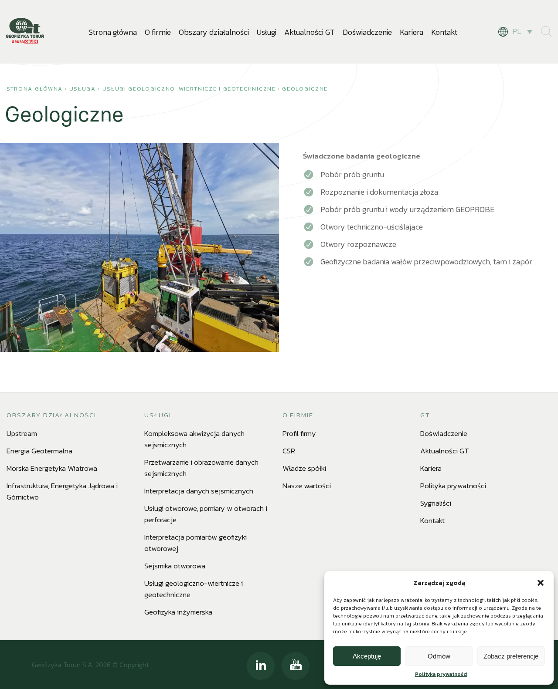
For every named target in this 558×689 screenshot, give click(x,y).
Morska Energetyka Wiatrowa (52, 468)
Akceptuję (367, 656)
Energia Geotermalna (39, 450)
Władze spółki (304, 468)
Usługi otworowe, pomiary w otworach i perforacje (205, 514)
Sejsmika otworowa (174, 565)
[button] (540, 582)
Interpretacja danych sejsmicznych (198, 490)
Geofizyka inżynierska (178, 612)
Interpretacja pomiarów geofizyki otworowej (195, 542)
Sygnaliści (435, 503)
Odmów (439, 656)
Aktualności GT (309, 32)
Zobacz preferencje (510, 656)
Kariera (411, 32)
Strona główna (112, 32)
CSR (288, 450)
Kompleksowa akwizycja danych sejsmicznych (194, 439)
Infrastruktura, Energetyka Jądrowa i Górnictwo (62, 491)
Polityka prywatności (441, 674)
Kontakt (444, 32)
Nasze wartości (306, 485)
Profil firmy (299, 433)
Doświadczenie (367, 32)
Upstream (22, 433)
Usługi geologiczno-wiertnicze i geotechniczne (189, 88)
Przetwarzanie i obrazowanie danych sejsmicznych (201, 467)
